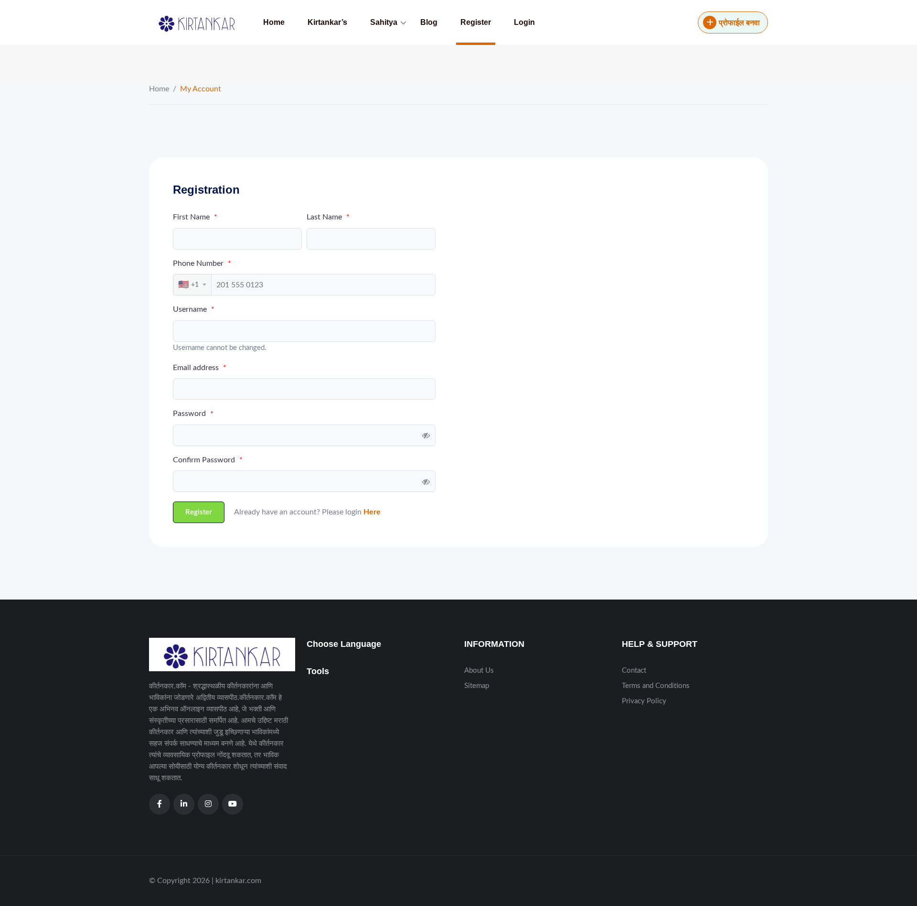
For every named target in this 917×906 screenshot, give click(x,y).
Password (193, 413)
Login (524, 22)
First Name (195, 217)
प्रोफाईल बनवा (739, 23)
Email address (199, 367)
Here (372, 512)
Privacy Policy (644, 701)
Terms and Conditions (656, 685)
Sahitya (383, 22)
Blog (428, 22)
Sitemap (476, 685)
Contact (634, 670)
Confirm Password (208, 460)
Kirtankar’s (327, 22)
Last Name (328, 217)
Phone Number (202, 263)
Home (274, 22)
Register (475, 22)
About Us (479, 670)
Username (193, 309)
